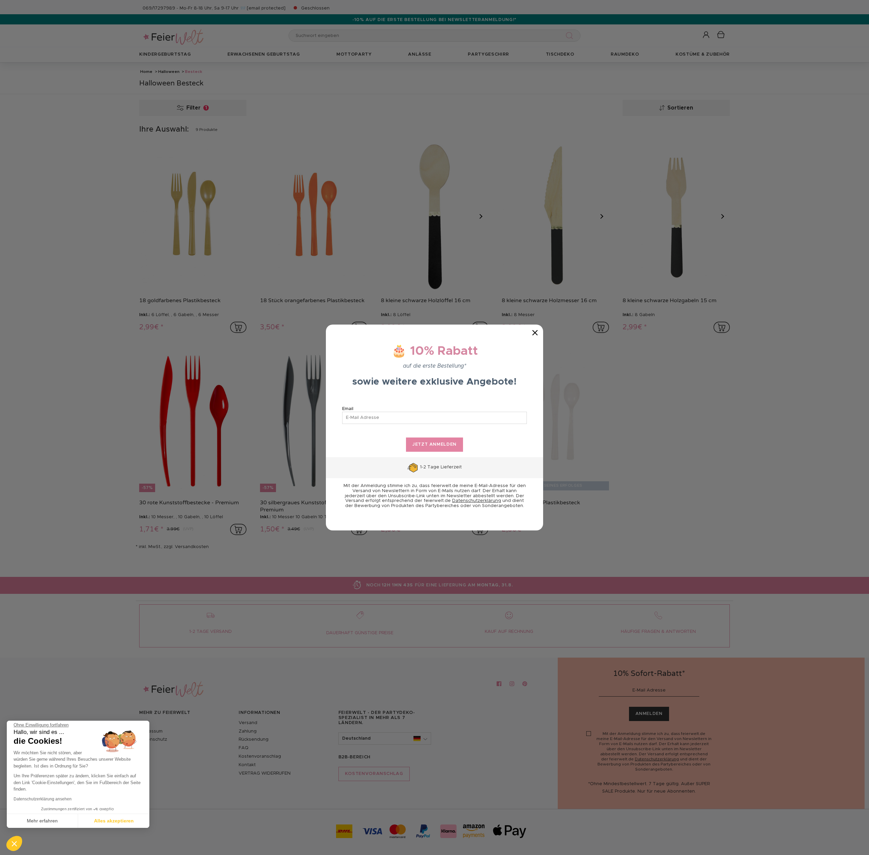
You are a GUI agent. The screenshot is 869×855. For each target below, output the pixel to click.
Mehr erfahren (42, 820)
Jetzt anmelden (434, 444)
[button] (14, 843)
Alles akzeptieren (114, 820)
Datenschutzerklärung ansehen (43, 799)
